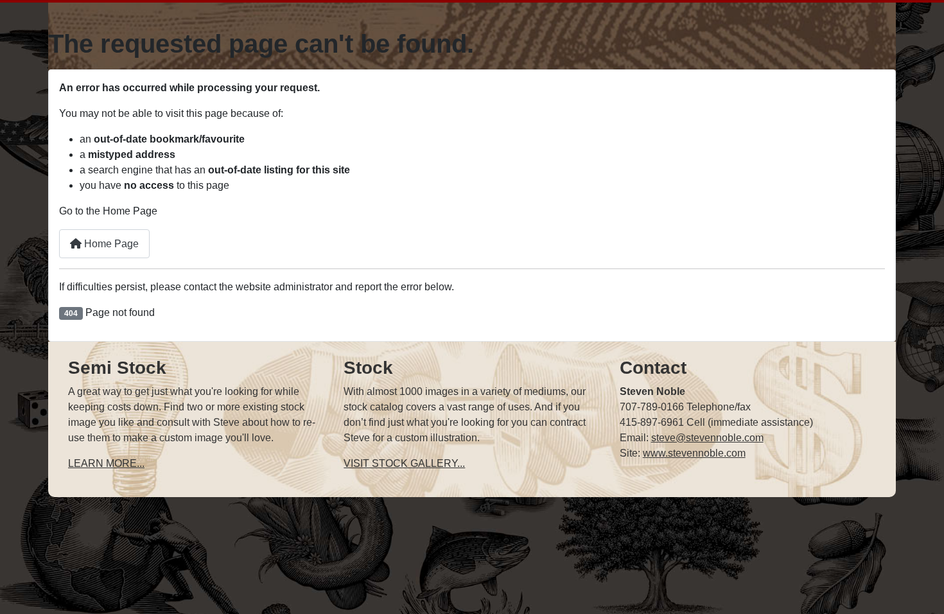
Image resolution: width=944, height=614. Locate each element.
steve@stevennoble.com (707, 437)
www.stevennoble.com (694, 453)
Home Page (110, 243)
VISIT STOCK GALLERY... (404, 463)
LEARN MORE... (106, 463)
